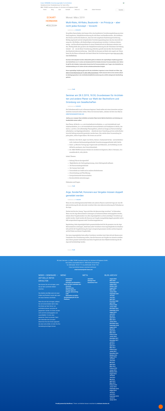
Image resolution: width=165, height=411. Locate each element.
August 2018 (113, 327)
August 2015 (113, 374)
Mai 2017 (112, 344)
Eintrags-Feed (91, 280)
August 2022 (113, 288)
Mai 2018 (112, 329)
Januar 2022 (113, 292)
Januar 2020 (113, 306)
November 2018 (114, 323)
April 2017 (112, 346)
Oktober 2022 (113, 286)
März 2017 (112, 347)
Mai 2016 (112, 362)
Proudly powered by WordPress (64, 403)
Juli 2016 (112, 359)
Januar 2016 (113, 370)
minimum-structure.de (103, 403)
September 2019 (114, 310)
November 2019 (114, 308)
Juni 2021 (112, 297)
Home (44, 9)
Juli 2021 (112, 295)
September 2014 (114, 388)
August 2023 (113, 284)
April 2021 (112, 299)
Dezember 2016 (114, 353)
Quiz (59, 9)
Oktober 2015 (113, 372)
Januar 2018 (113, 336)
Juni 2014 (112, 394)
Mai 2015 (112, 379)
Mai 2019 (112, 316)
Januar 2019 (113, 321)
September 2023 (114, 282)
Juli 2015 (112, 375)
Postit (73, 89)
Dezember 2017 (114, 338)
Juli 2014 (112, 392)
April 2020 (112, 303)
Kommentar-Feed (92, 282)
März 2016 (112, 366)
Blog (52, 9)
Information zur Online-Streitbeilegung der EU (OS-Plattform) (71, 297)
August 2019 (113, 312)
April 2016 (112, 364)
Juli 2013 (112, 398)
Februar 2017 (113, 349)
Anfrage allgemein (71, 290)
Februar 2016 (113, 368)
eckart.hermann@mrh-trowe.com (75, 114)
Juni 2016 (112, 360)
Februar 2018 (113, 334)
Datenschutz (69, 279)
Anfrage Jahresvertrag (72, 292)
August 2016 (113, 357)
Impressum (69, 280)
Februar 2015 (113, 385)
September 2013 (114, 396)
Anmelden (90, 279)
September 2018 (114, 325)
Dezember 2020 (114, 301)
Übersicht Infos (70, 288)
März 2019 (112, 320)
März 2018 (112, 333)
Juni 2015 (112, 377)
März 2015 (112, 383)
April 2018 (112, 331)
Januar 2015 (113, 387)
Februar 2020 (113, 305)
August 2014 (113, 390)
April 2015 (112, 381)
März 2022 (112, 290)
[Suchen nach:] (120, 10)
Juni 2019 (112, 314)
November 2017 (114, 340)
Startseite (68, 286)
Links (85, 9)
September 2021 (114, 293)
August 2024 (113, 279)
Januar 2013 (113, 400)
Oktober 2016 (113, 355)
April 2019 (112, 318)
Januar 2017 (113, 351)
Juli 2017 (112, 342)
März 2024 (112, 280)
